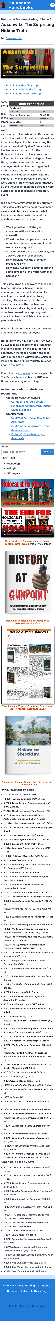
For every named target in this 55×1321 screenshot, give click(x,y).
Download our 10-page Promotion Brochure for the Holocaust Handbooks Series (27, 707)
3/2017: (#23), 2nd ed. (19, 1076)
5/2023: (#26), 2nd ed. (21, 872)
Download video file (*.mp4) (23, 85)
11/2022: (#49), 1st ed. (27, 896)
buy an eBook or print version (27, 542)
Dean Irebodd (14, 38)
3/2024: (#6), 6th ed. (23, 835)
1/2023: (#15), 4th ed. (27, 892)
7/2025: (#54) (27, 811)
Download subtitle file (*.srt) (23, 89)
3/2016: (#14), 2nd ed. (25, 1133)
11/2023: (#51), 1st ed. (25, 856)
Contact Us (45, 1285)
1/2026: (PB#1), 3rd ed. (24, 799)
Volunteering (27, 1285)
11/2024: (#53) (27, 823)
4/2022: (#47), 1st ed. (27, 924)
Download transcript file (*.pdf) (25, 93)
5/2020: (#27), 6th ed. (24, 1004)
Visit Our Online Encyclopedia (21, 541)
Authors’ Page (39, 1291)
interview (24, 373)
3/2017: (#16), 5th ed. (25, 1072)
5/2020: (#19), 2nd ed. (18, 1016)
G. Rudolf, (31, 405)
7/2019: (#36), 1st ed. (27, 1056)
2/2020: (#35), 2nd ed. (28, 1036)
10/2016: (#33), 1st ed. (27, 1109)
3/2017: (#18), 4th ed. (21, 1081)
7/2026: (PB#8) (20, 794)
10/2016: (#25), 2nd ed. (27, 1085)
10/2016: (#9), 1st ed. (17, 1097)
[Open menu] (52, 5)
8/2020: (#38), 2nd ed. (21, 992)
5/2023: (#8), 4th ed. (18, 860)
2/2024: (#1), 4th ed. (26, 839)
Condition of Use (17, 1291)
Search (5, 446)
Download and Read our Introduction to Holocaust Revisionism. (27, 622)
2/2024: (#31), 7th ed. (23, 844)
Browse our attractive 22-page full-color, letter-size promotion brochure (27, 783)
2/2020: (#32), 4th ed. (26, 1040)
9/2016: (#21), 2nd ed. (27, 1113)
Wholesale (9, 1285)
